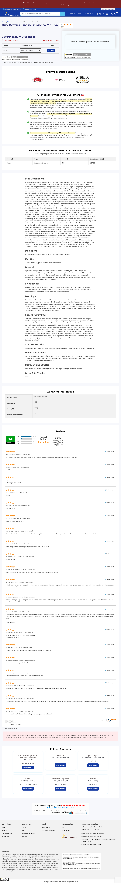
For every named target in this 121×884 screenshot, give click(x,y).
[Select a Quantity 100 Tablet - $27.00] (30, 51)
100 (63, 163)
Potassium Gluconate (41, 163)
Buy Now (51, 50)
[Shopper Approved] (66, 25)
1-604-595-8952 (99, 833)
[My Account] (112, 13)
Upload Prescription (108, 9)
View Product (28, 767)
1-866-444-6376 (30, 9)
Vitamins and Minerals (15, 22)
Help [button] (79, 13)
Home (4, 22)
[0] (115, 14)
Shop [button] (72, 13)
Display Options (15, 725)
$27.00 (92, 163)
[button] (4, 879)
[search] (62, 14)
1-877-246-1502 (94, 830)
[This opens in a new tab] (37, 80)
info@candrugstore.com (13, 9)
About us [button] (88, 13)
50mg (5, 50)
